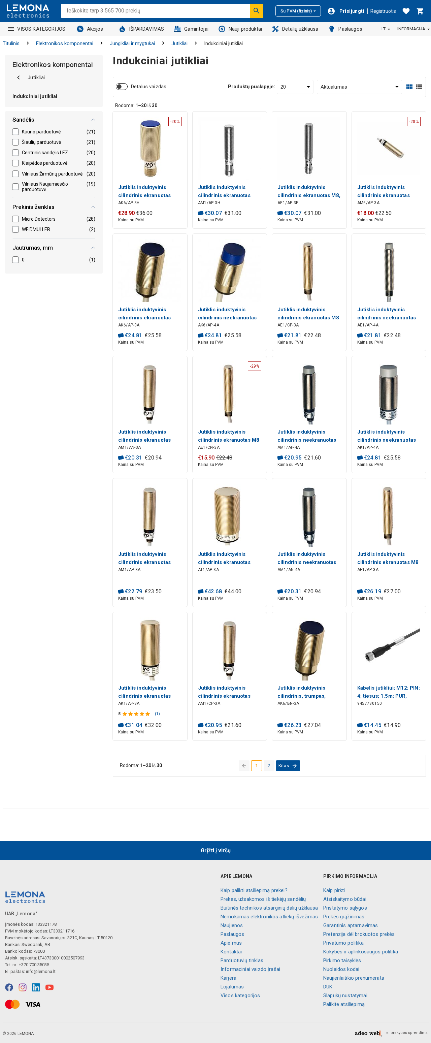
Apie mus (231, 943)
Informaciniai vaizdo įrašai (250, 969)
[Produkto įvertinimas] (137, 714)
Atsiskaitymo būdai (344, 899)
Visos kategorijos (240, 995)
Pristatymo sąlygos (345, 908)
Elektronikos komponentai (64, 43)
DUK (327, 987)
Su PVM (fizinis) (296, 10)
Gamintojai (196, 29)
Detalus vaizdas (148, 87)
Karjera (228, 978)
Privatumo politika (343, 943)
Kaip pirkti (334, 890)
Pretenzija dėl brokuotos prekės (359, 934)
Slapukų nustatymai (345, 995)
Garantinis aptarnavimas (350, 925)
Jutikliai (179, 43)
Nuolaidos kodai (341, 969)
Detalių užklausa (300, 29)
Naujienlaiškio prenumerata (353, 978)
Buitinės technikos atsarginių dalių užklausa (269, 908)
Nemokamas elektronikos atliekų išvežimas (269, 917)
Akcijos (95, 29)
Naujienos (232, 925)
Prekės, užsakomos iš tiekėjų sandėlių (263, 899)
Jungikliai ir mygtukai (132, 43)
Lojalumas (232, 987)
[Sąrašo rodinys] (419, 87)
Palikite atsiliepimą (344, 1004)
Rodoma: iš (136, 105)
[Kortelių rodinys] (409, 87)
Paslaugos (350, 29)
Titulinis (11, 43)
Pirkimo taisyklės (342, 960)
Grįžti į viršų (216, 850)
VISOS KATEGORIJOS (41, 29)
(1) (157, 714)
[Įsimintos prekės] (406, 11)
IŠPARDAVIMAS (146, 29)
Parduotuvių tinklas (242, 960)
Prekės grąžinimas (344, 917)
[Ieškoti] (256, 11)
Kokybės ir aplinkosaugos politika (360, 952)
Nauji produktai (245, 29)
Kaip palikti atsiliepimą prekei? (254, 890)
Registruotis (383, 11)
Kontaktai (231, 952)
